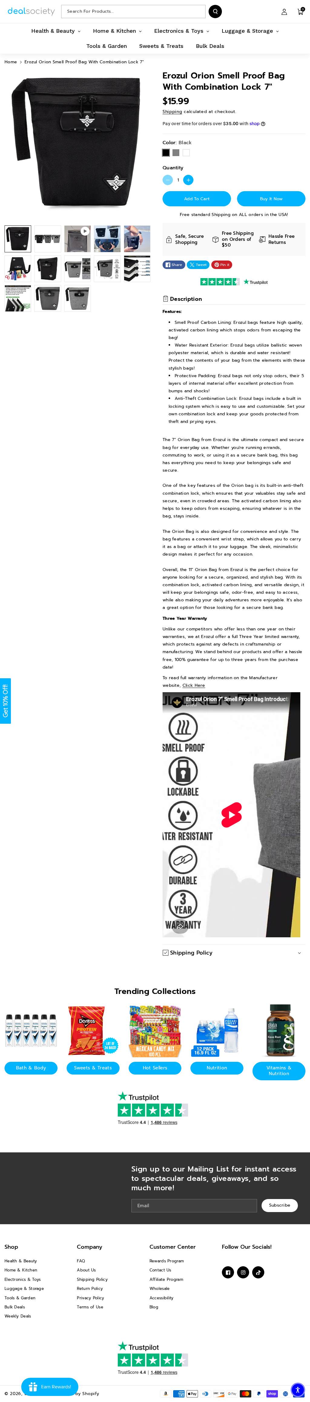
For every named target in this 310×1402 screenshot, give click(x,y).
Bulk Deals (15, 1307)
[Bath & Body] (31, 1030)
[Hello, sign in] (284, 11)
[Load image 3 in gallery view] (107, 238)
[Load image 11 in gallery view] (47, 298)
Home (11, 62)
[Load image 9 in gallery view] (137, 268)
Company (89, 1247)
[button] (300, 11)
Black (166, 152)
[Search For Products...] (215, 11)
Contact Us (160, 1270)
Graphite (186, 152)
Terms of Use (90, 1307)
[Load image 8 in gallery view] (107, 268)
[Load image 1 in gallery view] (18, 238)
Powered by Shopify (76, 1393)
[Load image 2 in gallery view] (47, 238)
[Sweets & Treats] (93, 1030)
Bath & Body (31, 1068)
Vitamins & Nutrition (279, 1071)
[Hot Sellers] (155, 1030)
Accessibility (162, 1298)
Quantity (173, 167)
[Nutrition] (216, 1030)
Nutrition (217, 1068)
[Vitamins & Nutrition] (278, 1030)
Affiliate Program (166, 1279)
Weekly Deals (18, 1316)
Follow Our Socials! (247, 1247)
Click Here (194, 685)
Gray (176, 152)
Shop (11, 1247)
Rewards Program (167, 1261)
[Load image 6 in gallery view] (47, 268)
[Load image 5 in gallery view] (18, 268)
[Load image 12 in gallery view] (77, 298)
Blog (154, 1307)
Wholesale (160, 1288)
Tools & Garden (20, 1298)
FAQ (81, 1261)
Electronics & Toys (23, 1279)
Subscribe (280, 1205)
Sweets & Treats (93, 1068)
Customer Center (173, 1247)
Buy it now (271, 199)
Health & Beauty (21, 1261)
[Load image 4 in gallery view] (137, 238)
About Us (86, 1270)
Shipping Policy (92, 1279)
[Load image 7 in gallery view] (77, 268)
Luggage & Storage (24, 1288)
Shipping (172, 111)
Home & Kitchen (21, 1270)
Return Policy (90, 1288)
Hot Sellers (155, 1068)
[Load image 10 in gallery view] (18, 298)
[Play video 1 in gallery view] (77, 238)
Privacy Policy (90, 1298)
